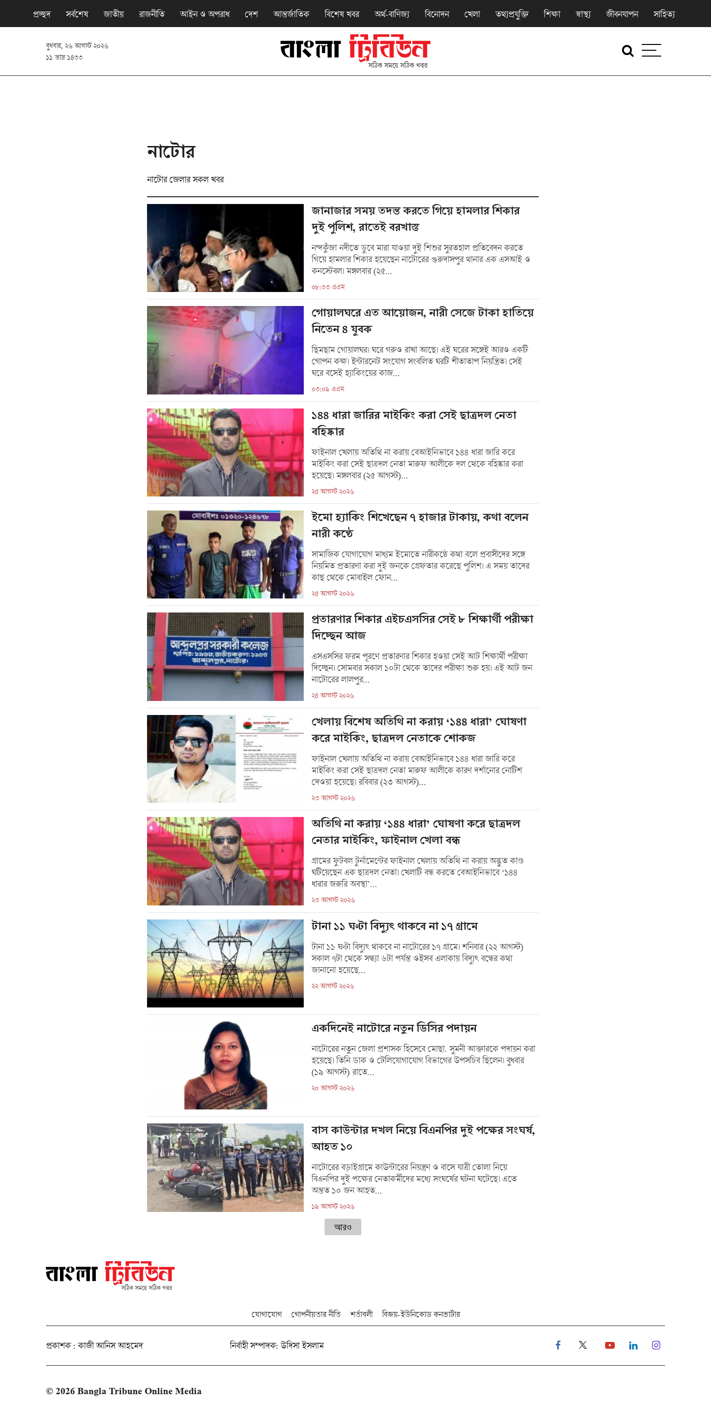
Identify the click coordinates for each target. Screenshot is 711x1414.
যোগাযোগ (266, 1314)
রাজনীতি (151, 14)
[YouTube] (610, 1346)
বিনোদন (437, 14)
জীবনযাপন (622, 14)
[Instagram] (656, 1346)
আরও (343, 1227)
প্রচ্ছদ (41, 14)
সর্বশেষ (77, 14)
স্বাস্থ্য (583, 14)
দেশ (251, 14)
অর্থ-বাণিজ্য (391, 14)
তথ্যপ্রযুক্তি (511, 14)
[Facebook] (557, 1346)
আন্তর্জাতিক (291, 14)
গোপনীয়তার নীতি (316, 1314)
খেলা (472, 14)
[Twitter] (582, 1346)
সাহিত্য (664, 14)
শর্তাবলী (361, 1314)
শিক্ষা (552, 14)
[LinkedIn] (633, 1346)
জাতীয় (113, 14)
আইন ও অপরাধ (204, 14)
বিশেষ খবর (342, 14)
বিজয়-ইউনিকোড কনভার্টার (421, 1314)
